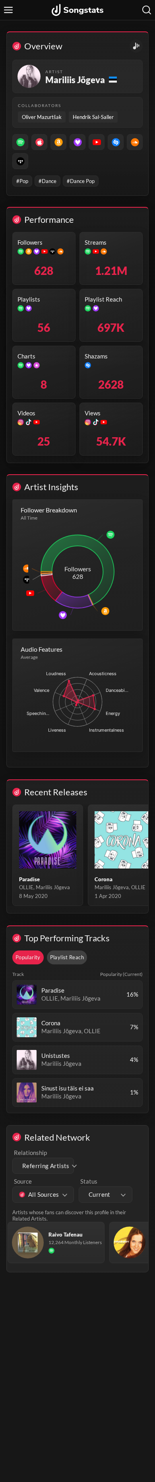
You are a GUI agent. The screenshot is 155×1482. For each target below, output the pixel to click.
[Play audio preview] (26, 994)
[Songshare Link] (136, 46)
